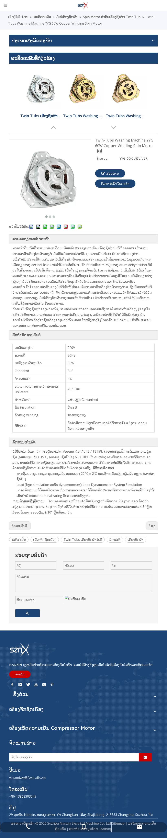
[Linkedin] (20, 685)
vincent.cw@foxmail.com (27, 777)
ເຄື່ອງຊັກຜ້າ (136, 539)
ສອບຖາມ (112, 173)
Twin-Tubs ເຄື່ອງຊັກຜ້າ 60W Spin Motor (40, 115)
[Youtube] (36, 685)
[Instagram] (44, 685)
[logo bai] (19, 650)
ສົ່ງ (27, 613)
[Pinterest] (52, 685)
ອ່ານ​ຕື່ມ (19, 674)
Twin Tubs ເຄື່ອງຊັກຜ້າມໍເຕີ (83, 539)
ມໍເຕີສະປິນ (19, 539)
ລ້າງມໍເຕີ (114, 539)
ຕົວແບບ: (102, 158)
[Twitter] (28, 685)
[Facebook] (12, 685)
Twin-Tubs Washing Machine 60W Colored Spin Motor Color (83, 115)
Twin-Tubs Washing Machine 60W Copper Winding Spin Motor (126, 115)
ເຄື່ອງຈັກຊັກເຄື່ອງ (44, 539)
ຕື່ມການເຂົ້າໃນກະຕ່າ (115, 183)
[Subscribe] (145, 757)
